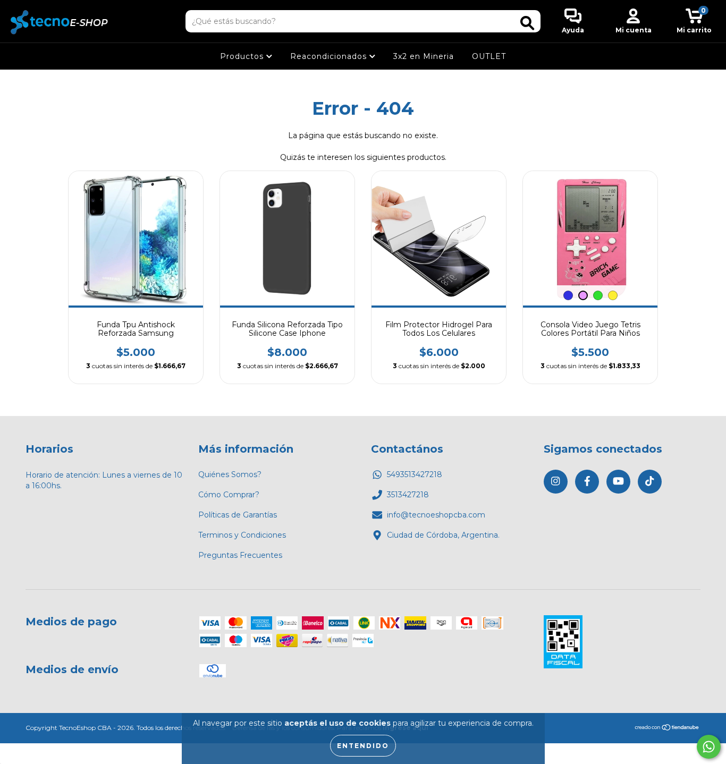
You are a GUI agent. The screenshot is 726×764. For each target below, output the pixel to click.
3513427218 (408, 494)
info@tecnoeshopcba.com (436, 515)
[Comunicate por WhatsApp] (709, 747)
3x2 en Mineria (423, 56)
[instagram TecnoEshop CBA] (556, 482)
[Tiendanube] (667, 729)
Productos (243, 56)
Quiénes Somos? (229, 474)
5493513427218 (414, 474)
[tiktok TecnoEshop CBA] (650, 482)
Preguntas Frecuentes (240, 555)
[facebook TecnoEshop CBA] (587, 482)
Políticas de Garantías (237, 515)
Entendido (363, 746)
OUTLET (489, 56)
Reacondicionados (329, 56)
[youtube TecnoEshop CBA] (618, 482)
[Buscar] (527, 23)
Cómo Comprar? (228, 494)
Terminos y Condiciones (242, 535)
